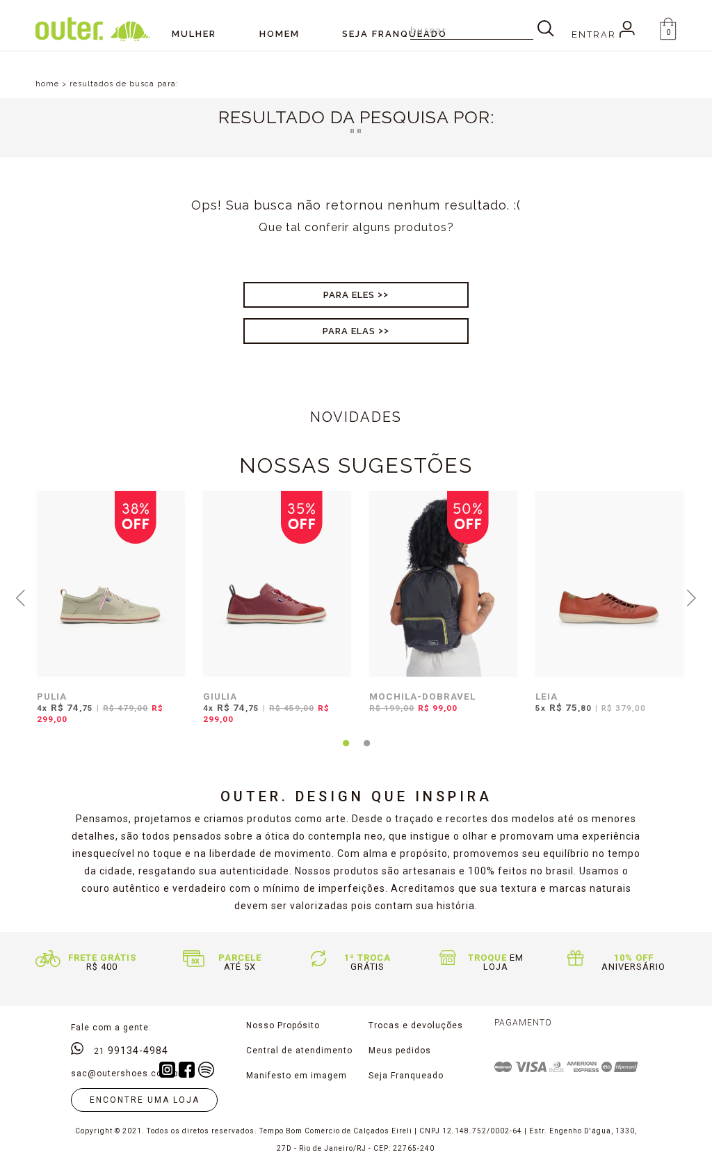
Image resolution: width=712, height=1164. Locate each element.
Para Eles (349, 295)
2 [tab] (366, 751)
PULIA (52, 696)
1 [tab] (346, 751)
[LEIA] (609, 583)
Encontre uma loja (145, 1100)
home (47, 83)
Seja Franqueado (406, 1075)
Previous (21, 597)
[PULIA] (111, 583)
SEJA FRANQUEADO (394, 34)
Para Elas (349, 331)
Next (691, 597)
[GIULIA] (277, 583)
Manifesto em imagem (296, 1075)
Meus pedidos (400, 1050)
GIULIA (220, 696)
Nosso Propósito (283, 1025)
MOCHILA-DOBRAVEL (422, 696)
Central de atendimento (299, 1050)
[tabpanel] (107, 616)
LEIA (546, 696)
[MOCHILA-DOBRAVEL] (443, 583)
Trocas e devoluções (416, 1025)
